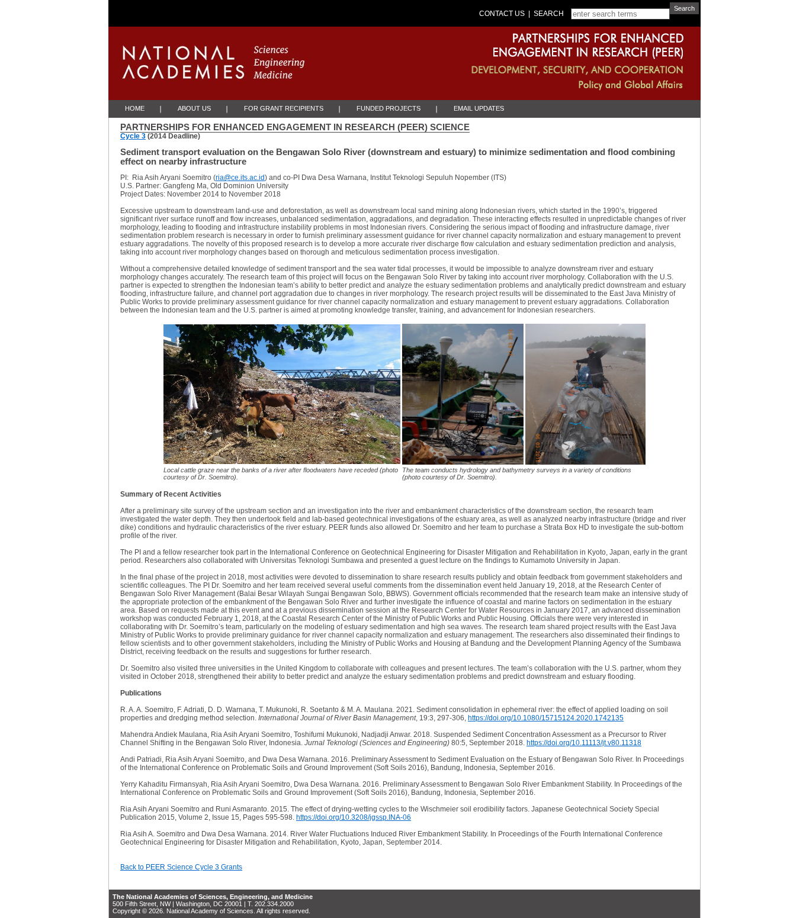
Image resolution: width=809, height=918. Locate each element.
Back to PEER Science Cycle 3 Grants (181, 867)
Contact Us (502, 13)
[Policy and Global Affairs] (507, 88)
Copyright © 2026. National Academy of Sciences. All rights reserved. (211, 910)
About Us (194, 108)
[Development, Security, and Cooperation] (507, 68)
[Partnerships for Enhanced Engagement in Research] (507, 43)
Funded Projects (388, 108)
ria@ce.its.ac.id (240, 177)
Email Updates (479, 108)
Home (135, 108)
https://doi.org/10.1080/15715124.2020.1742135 (546, 718)
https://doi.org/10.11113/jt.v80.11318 (584, 743)
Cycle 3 (133, 136)
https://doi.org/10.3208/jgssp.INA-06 (353, 817)
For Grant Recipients (283, 108)
